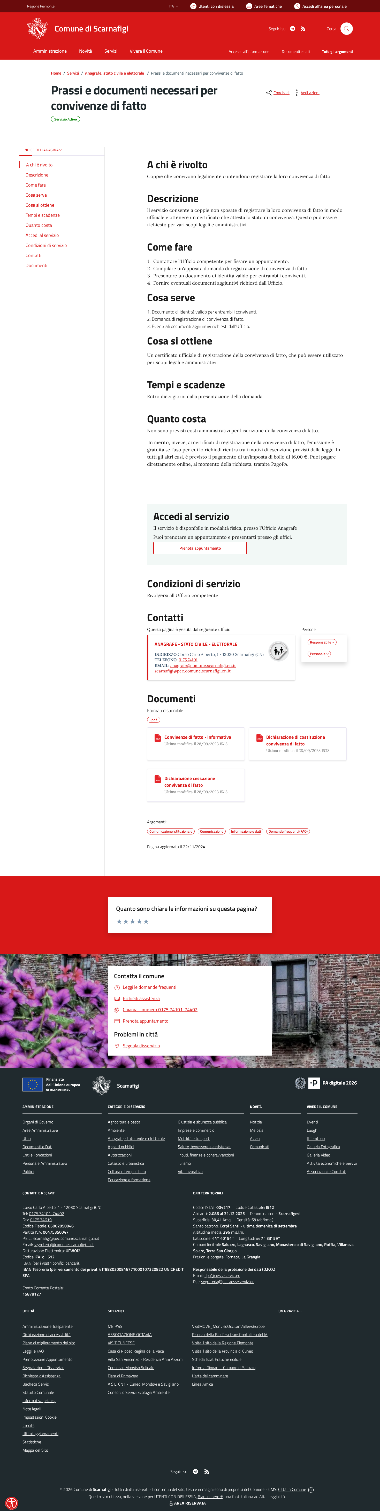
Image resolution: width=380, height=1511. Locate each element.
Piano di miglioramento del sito (48, 1343)
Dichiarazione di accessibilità (46, 1334)
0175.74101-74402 (46, 1213)
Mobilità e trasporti (194, 1138)
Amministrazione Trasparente (47, 1326)
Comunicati (259, 1147)
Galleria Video (318, 1155)
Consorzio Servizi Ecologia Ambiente (139, 1392)
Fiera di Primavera (123, 1376)
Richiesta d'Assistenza (41, 1376)
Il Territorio (316, 1138)
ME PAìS (115, 1326)
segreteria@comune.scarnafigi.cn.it (64, 1244)
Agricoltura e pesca (124, 1122)
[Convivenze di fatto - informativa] (158, 738)
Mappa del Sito (35, 1450)
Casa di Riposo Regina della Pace (136, 1351)
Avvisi (255, 1138)
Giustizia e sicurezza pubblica (202, 1122)
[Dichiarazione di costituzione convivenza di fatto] (259, 738)
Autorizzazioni (120, 1155)
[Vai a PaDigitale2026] (326, 1082)
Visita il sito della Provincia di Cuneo (222, 1351)
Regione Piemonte (41, 6)
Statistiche (31, 1442)
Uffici (26, 1138)
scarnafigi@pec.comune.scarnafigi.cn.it (193, 670)
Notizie (256, 1122)
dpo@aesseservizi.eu (222, 1275)
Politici (28, 1171)
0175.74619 (41, 1220)
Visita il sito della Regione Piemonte (222, 1343)
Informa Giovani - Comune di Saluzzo (223, 1367)
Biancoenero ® (210, 1496)
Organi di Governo (37, 1122)
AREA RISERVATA (190, 1503)
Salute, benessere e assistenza (204, 1147)
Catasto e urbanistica (126, 1163)
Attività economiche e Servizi (332, 1163)
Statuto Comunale (38, 1392)
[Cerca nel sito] (346, 28)
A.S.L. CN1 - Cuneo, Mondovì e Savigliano (143, 1384)
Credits (28, 1425)
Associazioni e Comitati (326, 1171)
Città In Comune (292, 1489)
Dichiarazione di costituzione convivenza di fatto (295, 740)
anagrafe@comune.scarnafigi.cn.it (203, 665)
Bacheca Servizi (35, 1384)
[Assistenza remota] (310, 1489)
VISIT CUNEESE (121, 1343)
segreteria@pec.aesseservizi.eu (227, 1282)
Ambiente (116, 1130)
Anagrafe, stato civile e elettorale (115, 73)
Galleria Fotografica (323, 1147)
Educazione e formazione (129, 1180)
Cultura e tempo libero (127, 1171)
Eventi (312, 1122)
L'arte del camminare (210, 1376)
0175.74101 (188, 659)
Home (56, 73)
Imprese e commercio (196, 1130)
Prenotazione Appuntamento (47, 1359)
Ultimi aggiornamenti (40, 1433)
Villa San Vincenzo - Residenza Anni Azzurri (145, 1359)
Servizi (73, 73)
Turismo (184, 1163)
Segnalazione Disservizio (43, 1367)
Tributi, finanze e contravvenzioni (206, 1155)
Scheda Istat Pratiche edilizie (216, 1359)
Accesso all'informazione (249, 51)
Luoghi (312, 1130)
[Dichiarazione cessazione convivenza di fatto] (158, 779)
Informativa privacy (39, 1400)
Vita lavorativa (190, 1171)
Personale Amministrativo (44, 1163)
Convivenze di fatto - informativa (197, 737)
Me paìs (256, 1130)
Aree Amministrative (40, 1130)
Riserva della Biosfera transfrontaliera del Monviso (235, 1334)
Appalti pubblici (121, 1147)
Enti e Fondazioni (37, 1155)
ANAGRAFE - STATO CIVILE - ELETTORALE (196, 644)
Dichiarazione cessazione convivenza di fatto (189, 782)
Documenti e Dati (37, 1147)
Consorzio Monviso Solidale (131, 1367)
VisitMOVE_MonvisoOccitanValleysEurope (228, 1326)
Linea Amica (202, 1384)
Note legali (31, 1409)
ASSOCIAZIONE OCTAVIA (130, 1334)
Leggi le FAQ (33, 1351)
